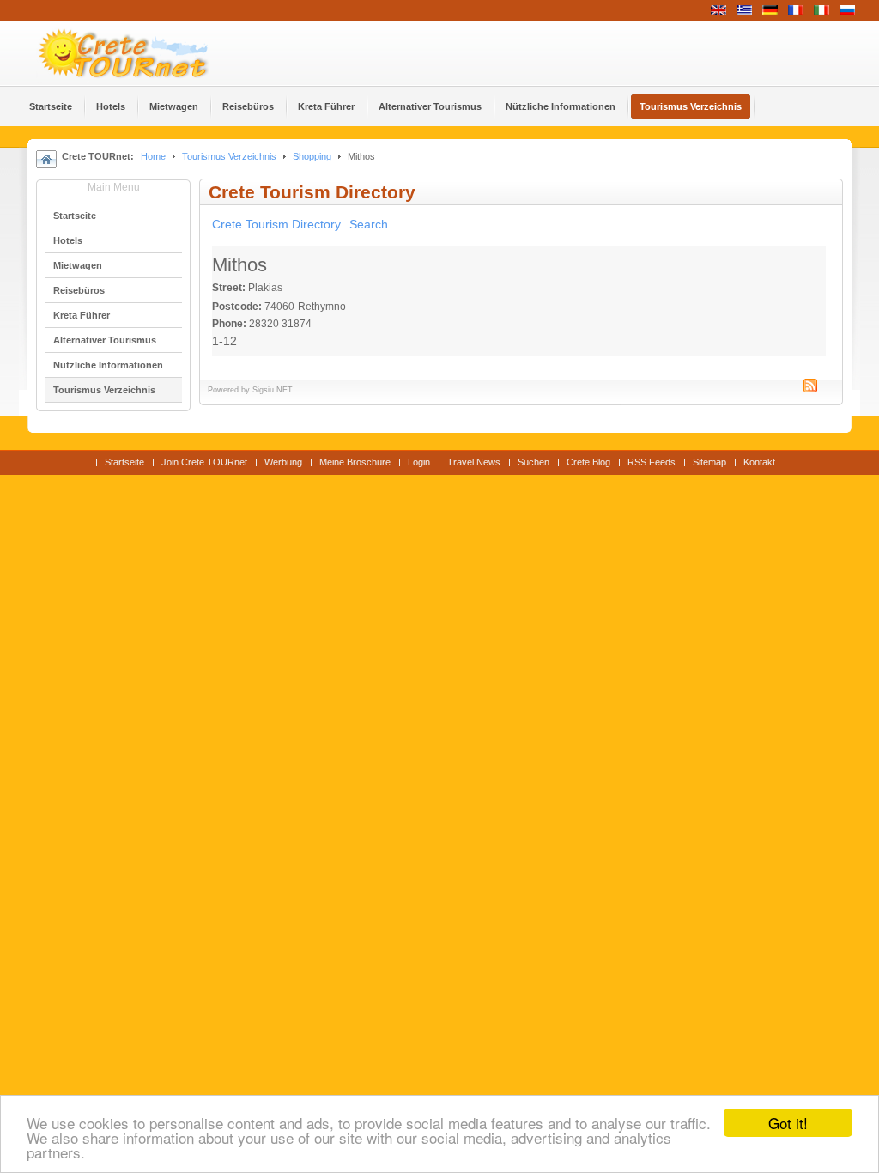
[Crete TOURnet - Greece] (143, 53)
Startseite (124, 462)
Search (368, 224)
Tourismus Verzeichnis (229, 156)
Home (153, 156)
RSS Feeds (651, 462)
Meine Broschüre (355, 462)
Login (419, 462)
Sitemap (709, 462)
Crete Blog (588, 462)
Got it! (788, 1122)
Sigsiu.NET (272, 390)
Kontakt (759, 462)
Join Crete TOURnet (204, 462)
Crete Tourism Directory (276, 224)
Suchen (533, 462)
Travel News (473, 462)
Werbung (283, 462)
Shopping (312, 156)
